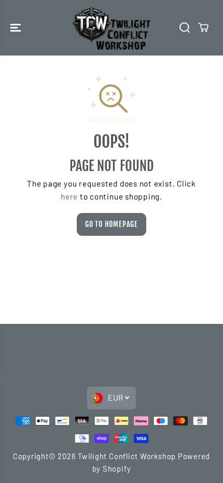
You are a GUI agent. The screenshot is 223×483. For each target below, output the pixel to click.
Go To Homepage (111, 224)
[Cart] (203, 27)
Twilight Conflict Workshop (127, 456)
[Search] (184, 27)
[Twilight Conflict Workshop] (111, 28)
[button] (16, 28)
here (69, 196)
